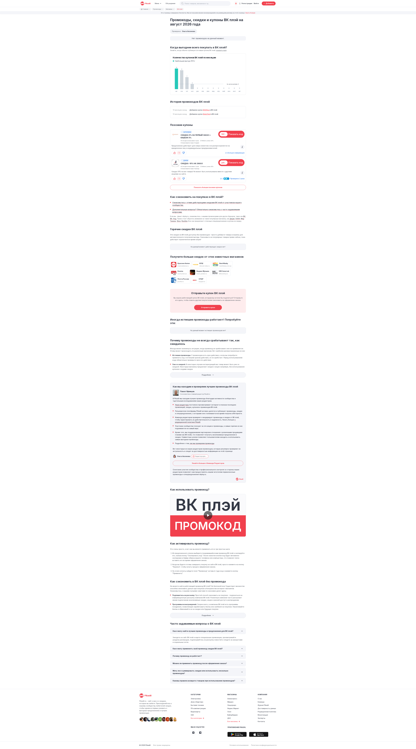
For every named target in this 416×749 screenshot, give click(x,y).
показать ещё (221, 50)
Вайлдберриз (232, 715)
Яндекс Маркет (233, 708)
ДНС (229, 718)
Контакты (261, 721)
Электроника (196, 699)
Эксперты (261, 718)
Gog (174, 219)
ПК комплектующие (198, 708)
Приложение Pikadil (237, 727)
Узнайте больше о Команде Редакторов (208, 463)
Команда (261, 702)
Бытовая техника (197, 705)
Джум (232, 219)
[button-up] (174, 153)
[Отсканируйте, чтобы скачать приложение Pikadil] (237, 734)
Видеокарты (195, 712)
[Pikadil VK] (193, 732)
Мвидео (230, 702)
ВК (244, 216)
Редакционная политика (267, 712)
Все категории (196, 718)
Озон (229, 712)
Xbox (179, 221)
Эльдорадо (231, 705)
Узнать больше (250, 13)
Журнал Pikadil (263, 705)
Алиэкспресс (232, 699)
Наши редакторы (182, 405)
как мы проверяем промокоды (202, 443)
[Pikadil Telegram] (200, 732)
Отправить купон (208, 307)
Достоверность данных (267, 708)
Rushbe (185, 221)
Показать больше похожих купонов (208, 187)
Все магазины (232, 721)
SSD (192, 715)
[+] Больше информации (235, 153)
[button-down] (183, 153)
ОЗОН (237, 219)
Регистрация (247, 3)
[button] (182, 3)
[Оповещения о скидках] (236, 3)
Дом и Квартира (197, 702)
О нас (260, 699)
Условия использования (239, 745)
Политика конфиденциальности (264, 745)
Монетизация (263, 715)
